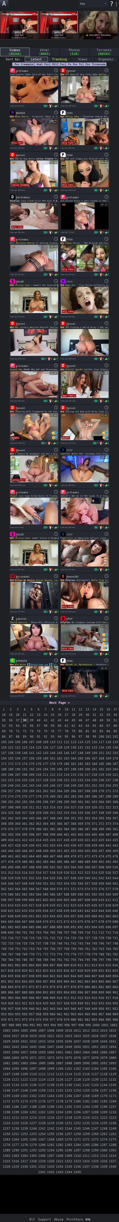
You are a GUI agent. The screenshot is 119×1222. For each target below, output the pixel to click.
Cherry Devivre (18, 622)
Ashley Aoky (72, 116)
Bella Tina (97, 580)
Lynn (27, 285)
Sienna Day (16, 369)
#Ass (40, 622)
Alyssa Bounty (44, 580)
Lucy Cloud (27, 201)
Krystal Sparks (74, 369)
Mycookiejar (86, 664)
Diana (68, 243)
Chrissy (19, 285)
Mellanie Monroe (25, 243)
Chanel (13, 496)
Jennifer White (69, 454)
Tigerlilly (66, 538)
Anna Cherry (22, 116)
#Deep (34, 622)
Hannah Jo (71, 664)
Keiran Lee (109, 622)
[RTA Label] (88, 1220)
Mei (17, 327)
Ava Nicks (20, 664)
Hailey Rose (105, 74)
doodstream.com (39, 664)
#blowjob (50, 622)
